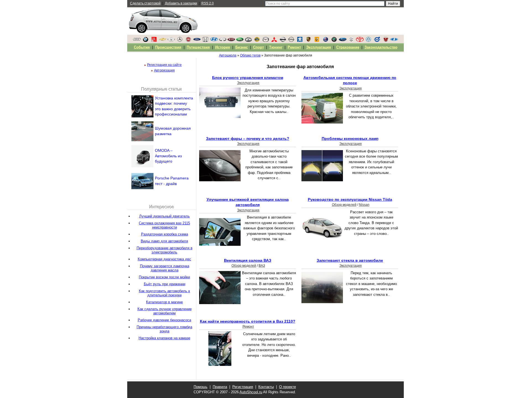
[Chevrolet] (162, 41)
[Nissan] (283, 41)
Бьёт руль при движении (164, 284)
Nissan (364, 205)
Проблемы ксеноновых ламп (350, 138)
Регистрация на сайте (164, 65)
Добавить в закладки (181, 3)
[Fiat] (188, 41)
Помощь (200, 387)
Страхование (347, 47)
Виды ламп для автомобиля (164, 241)
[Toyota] (360, 41)
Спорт (258, 47)
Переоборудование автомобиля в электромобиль (164, 250)
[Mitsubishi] (274, 41)
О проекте (287, 387)
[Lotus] (257, 41)
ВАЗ (262, 266)
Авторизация (164, 70)
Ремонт (248, 326)
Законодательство (381, 47)
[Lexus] (248, 41)
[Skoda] (334, 41)
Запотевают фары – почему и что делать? (247, 138)
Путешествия (198, 47)
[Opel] (291, 41)
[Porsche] (308, 41)
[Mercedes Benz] (180, 41)
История (222, 47)
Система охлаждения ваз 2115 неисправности (164, 225)
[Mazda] (265, 41)
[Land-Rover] (240, 41)
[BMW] (145, 41)
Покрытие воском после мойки (164, 277)
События (142, 47)
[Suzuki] (351, 41)
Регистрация (242, 387)
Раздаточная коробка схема (164, 234)
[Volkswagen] (368, 41)
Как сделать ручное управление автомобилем (164, 311)
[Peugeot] (300, 41)
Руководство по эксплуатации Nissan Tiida (350, 199)
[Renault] (317, 41)
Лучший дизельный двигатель (164, 216)
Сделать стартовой (145, 3)
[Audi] (137, 41)
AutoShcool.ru (251, 392)
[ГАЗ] (385, 41)
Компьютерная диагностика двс (164, 259)
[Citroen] (154, 41)
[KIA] (231, 41)
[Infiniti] (223, 41)
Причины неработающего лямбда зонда (164, 329)
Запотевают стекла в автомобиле (350, 260)
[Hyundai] (214, 41)
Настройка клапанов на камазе (164, 338)
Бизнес (241, 47)
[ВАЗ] (394, 41)
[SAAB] (325, 41)
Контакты (266, 387)
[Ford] (197, 41)
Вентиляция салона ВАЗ (247, 260)
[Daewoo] (171, 41)
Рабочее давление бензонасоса (164, 320)
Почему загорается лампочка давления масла (164, 268)
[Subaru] (343, 41)
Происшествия (168, 47)
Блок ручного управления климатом (247, 77)
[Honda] (205, 41)
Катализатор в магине (164, 302)
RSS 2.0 (207, 3)
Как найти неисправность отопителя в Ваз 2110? (247, 321)
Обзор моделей (344, 205)
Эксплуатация (248, 83)
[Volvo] (377, 41)
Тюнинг (275, 47)
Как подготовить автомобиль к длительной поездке (164, 293)
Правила (220, 387)
